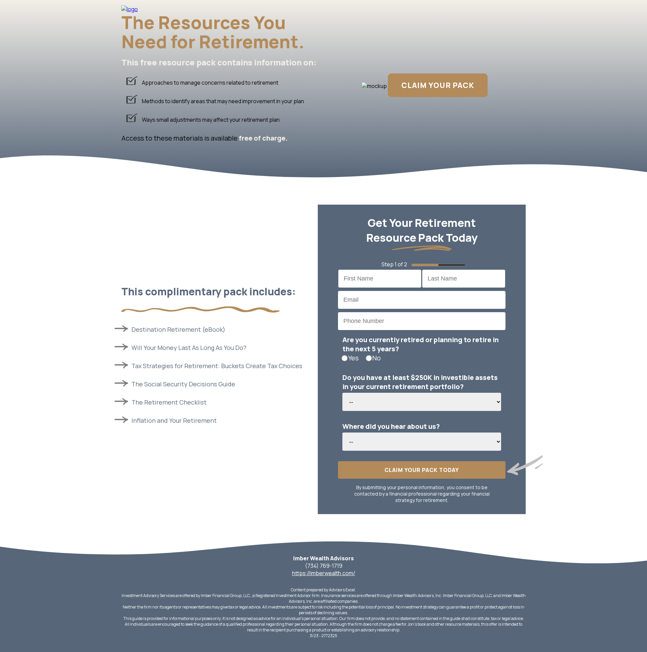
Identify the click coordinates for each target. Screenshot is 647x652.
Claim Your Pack (437, 85)
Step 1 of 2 (394, 264)
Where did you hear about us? (391, 426)
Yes (353, 357)
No (376, 357)
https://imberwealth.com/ (323, 573)
